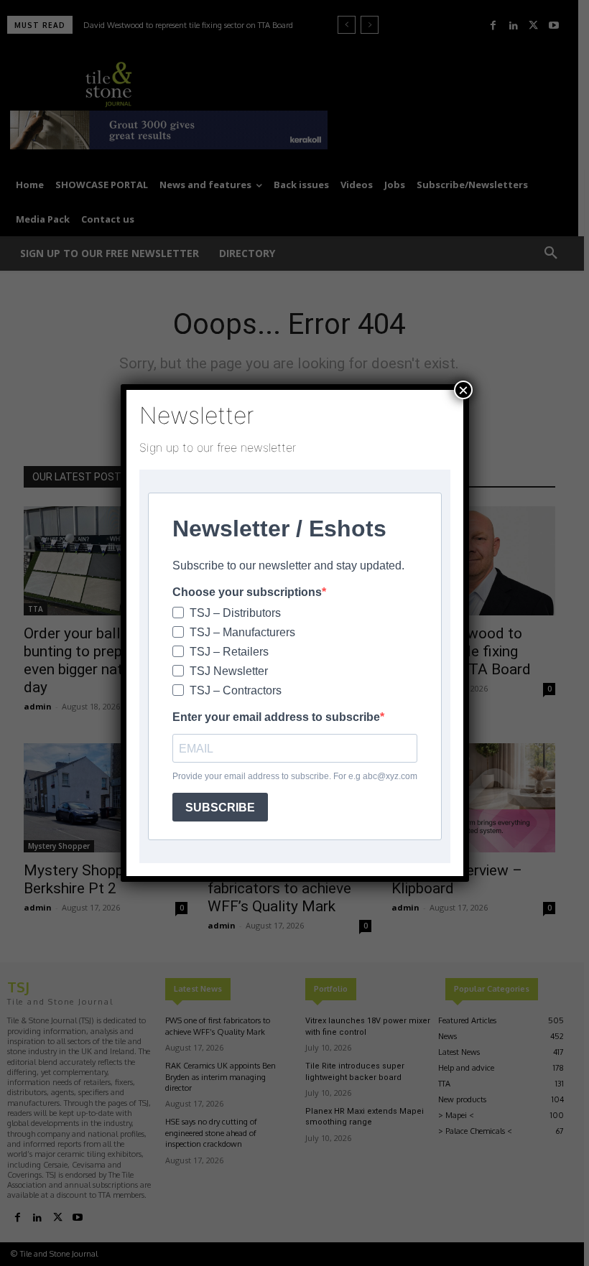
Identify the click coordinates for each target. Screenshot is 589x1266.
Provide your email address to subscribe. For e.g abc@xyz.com (294, 776)
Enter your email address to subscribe (276, 717)
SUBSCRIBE (220, 807)
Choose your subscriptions (247, 592)
